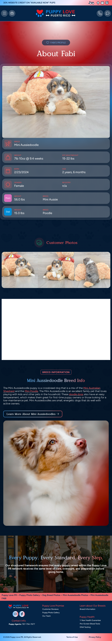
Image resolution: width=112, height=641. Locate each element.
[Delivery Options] (91, 2)
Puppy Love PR (9, 595)
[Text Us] (107, 13)
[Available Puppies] (12, 13)
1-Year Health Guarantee (90, 620)
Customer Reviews (50, 609)
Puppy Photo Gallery (29, 595)
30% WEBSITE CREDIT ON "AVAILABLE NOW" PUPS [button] (29, 2)
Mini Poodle (31, 391)
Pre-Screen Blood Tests (90, 624)
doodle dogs (76, 394)
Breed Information (87, 609)
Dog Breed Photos (51, 595)
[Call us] (100, 13)
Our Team (46, 616)
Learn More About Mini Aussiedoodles (31, 414)
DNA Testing (85, 627)
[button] (98, 2)
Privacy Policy (95, 637)
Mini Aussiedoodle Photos (75, 595)
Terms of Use (72, 637)
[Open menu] (4, 13)
